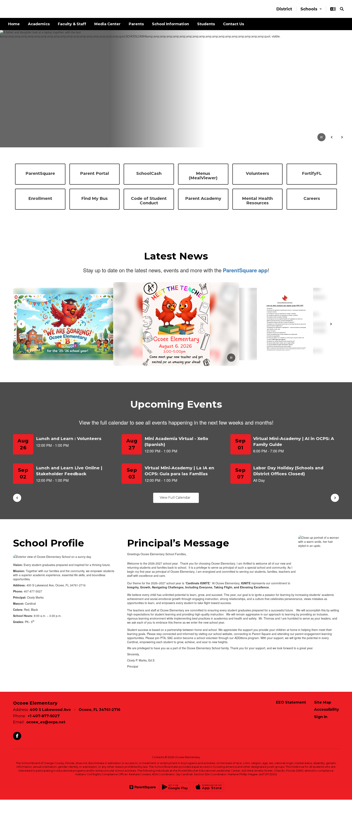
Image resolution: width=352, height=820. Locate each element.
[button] (311, 9)
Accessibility (326, 709)
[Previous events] (17, 498)
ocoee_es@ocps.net (45, 722)
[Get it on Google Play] (175, 787)
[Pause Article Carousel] (231, 358)
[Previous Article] (21, 324)
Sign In (320, 717)
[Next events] (335, 498)
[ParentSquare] (142, 787)
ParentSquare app (245, 270)
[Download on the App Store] (208, 787)
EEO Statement (291, 702)
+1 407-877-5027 (44, 716)
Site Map (322, 702)
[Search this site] (342, 9)
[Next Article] (331, 324)
